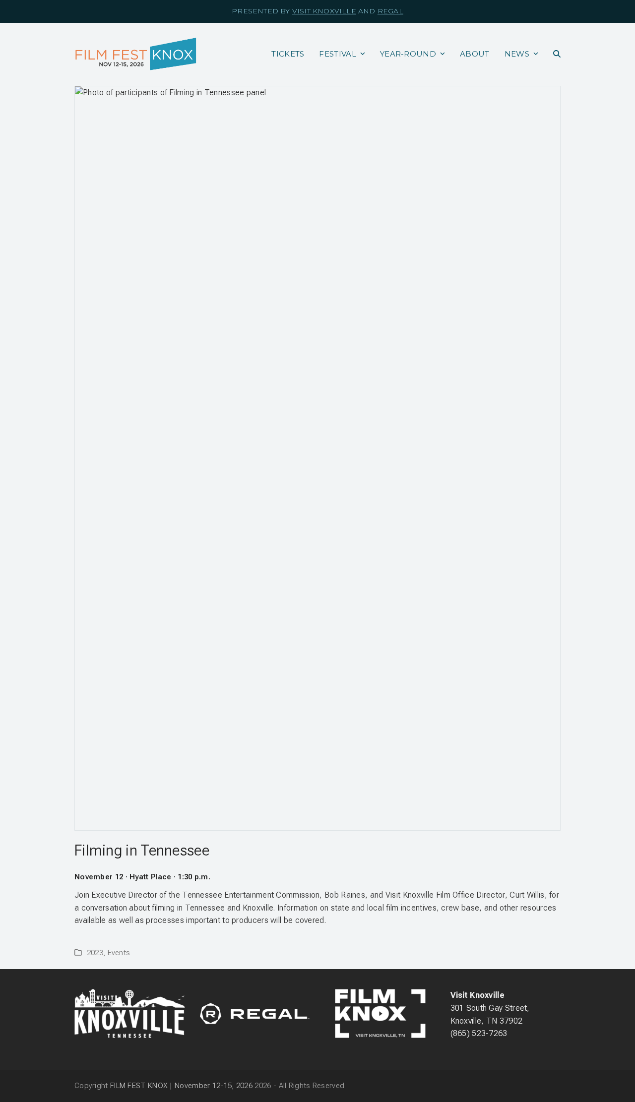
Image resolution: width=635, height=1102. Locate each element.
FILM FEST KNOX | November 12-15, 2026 (181, 1085)
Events (119, 952)
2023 (95, 952)
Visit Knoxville (324, 10)
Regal (390, 10)
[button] (557, 54)
